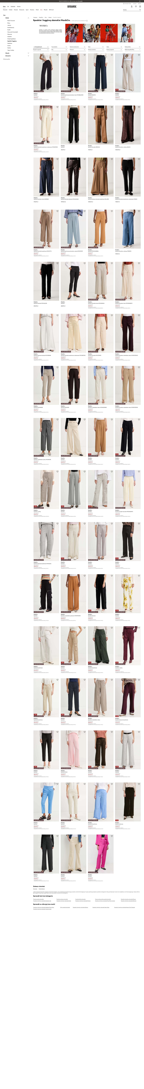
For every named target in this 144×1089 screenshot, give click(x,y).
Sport (27, 9)
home (18, 6)
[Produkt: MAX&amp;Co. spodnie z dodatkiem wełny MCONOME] (46, 437)
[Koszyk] (140, 6)
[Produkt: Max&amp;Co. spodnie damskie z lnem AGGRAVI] (46, 177)
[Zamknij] (140, 1)
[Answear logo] (72, 6)
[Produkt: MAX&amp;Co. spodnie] (46, 72)
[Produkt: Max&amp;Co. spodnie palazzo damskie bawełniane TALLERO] (100, 177)
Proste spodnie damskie (38, 899)
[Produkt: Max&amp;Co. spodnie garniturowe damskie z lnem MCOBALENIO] (73, 72)
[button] (41, 47)
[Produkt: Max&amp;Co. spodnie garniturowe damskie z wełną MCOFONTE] (73, 229)
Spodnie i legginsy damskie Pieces (128, 899)
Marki (37, 9)
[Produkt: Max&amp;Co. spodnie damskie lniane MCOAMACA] (100, 281)
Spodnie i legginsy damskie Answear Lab (42, 900)
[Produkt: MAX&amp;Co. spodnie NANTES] (100, 72)
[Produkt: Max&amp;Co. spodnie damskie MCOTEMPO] (100, 333)
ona (4, 6)
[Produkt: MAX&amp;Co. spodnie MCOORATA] (46, 385)
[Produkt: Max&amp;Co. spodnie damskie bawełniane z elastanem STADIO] (128, 177)
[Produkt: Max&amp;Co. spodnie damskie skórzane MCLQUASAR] (73, 177)
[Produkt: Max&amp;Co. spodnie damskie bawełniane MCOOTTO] (46, 229)
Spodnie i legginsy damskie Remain (128, 900)
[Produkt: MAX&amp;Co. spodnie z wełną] (46, 489)
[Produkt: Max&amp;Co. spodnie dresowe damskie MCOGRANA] (46, 333)
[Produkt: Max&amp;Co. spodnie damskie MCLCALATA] (46, 281)
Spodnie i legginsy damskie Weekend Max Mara (43, 907)
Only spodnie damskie (65, 907)
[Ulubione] (136, 6)
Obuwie (16, 9)
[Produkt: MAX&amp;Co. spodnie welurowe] (128, 801)
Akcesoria (21, 9)
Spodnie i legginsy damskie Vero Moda (101, 907)
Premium (32, 9)
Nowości (5, 9)
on (8, 6)
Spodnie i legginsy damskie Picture (82, 900)
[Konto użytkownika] (132, 6)
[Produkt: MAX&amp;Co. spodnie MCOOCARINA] (100, 229)
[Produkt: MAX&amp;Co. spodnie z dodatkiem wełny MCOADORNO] (100, 385)
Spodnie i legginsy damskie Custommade (42, 909)
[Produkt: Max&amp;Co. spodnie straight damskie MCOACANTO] (128, 489)
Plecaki (45, 9)
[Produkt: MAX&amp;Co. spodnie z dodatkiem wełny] (100, 697)
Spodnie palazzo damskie (62, 899)
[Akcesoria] (28, 56)
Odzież (10, 9)
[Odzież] (28, 18)
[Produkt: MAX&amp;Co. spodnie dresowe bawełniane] (128, 697)
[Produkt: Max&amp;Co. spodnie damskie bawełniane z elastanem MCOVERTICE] (73, 333)
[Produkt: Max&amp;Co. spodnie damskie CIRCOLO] (100, 125)
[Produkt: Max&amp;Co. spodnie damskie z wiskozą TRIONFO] (128, 229)
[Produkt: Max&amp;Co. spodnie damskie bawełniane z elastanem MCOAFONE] (46, 125)
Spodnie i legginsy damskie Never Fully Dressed (124, 907)
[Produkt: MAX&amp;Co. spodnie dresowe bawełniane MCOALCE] (46, 541)
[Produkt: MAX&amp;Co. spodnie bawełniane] (46, 645)
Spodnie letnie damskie (80, 899)
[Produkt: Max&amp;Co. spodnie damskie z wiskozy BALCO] (128, 125)
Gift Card (51, 9)
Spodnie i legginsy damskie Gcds (64, 900)
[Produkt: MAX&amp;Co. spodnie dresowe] (100, 593)
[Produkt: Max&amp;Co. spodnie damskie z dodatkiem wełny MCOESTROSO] (128, 333)
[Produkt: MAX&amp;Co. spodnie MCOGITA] (73, 385)
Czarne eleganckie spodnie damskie (103, 899)
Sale (41, 9)
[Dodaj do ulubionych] (57, 55)
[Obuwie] (28, 53)
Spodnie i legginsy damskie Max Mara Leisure (105, 900)
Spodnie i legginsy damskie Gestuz (80, 907)
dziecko (13, 6)
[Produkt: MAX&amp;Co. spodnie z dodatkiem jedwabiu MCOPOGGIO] (73, 593)
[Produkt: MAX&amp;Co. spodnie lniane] (73, 749)
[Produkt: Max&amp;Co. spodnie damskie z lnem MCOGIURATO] (128, 281)
